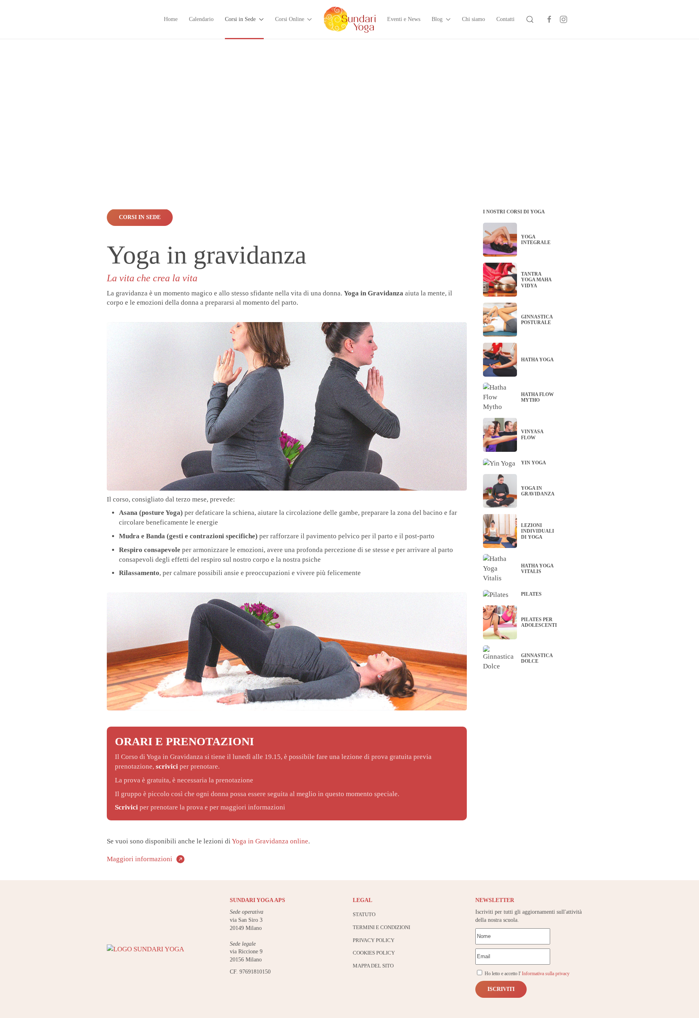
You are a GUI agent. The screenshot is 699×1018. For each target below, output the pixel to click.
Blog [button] (437, 19)
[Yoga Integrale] (500, 240)
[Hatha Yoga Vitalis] (500, 568)
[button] (530, 19)
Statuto (364, 914)
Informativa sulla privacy (546, 973)
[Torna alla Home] (349, 19)
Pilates (531, 594)
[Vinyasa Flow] (500, 435)
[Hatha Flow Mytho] (500, 397)
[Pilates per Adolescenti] (500, 622)
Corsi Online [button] (289, 19)
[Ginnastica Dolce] (500, 658)
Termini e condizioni (381, 927)
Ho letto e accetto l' (526, 973)
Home (171, 19)
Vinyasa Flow (532, 434)
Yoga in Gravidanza (538, 491)
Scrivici (127, 807)
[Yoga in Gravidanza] (500, 491)
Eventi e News (403, 19)
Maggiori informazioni (139, 859)
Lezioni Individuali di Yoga (537, 531)
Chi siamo (473, 19)
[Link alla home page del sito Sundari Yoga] (145, 949)
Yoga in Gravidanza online (270, 841)
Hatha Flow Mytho (537, 397)
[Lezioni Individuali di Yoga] (500, 531)
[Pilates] (495, 594)
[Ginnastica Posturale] (500, 320)
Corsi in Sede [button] (240, 19)
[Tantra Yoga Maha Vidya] (500, 280)
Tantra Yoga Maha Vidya (536, 280)
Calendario (201, 19)
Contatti (505, 19)
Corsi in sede (140, 217)
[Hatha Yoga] (500, 360)
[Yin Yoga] (499, 463)
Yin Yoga (533, 463)
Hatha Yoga (537, 360)
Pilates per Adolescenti (539, 622)
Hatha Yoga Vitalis (537, 568)
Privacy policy (373, 940)
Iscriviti (501, 989)
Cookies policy (374, 953)
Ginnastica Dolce (537, 658)
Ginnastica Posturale (537, 319)
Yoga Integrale (536, 239)
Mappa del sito (373, 966)
